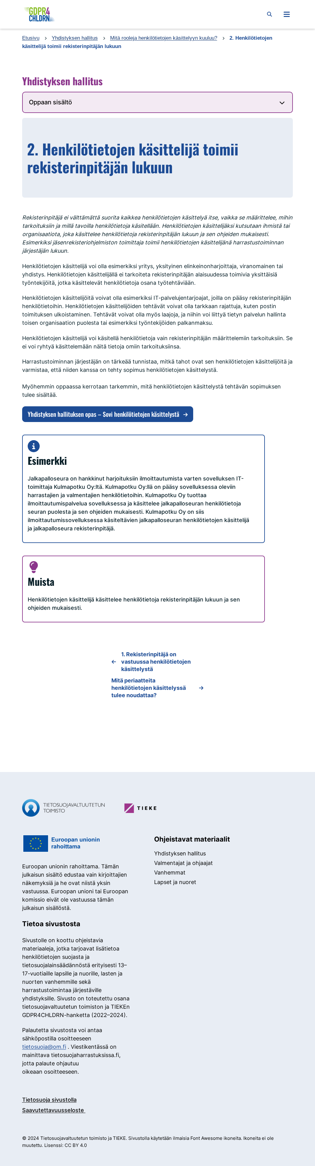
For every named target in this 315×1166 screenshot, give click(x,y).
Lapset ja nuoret (175, 882)
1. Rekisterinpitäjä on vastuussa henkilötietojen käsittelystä (156, 661)
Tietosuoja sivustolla (49, 1099)
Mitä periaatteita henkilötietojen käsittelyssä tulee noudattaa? (148, 687)
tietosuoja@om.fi (44, 1046)
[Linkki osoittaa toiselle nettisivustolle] (63, 808)
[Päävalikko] (287, 14)
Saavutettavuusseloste (54, 1110)
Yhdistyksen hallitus (75, 38)
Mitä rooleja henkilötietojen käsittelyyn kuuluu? (163, 38)
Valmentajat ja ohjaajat (183, 863)
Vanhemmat (169, 872)
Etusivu (30, 38)
